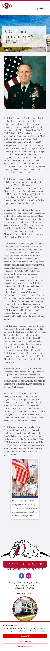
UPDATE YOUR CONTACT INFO (25, 564)
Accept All (25, 636)
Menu (42, 8)
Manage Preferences (25, 646)
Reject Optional (25, 641)
